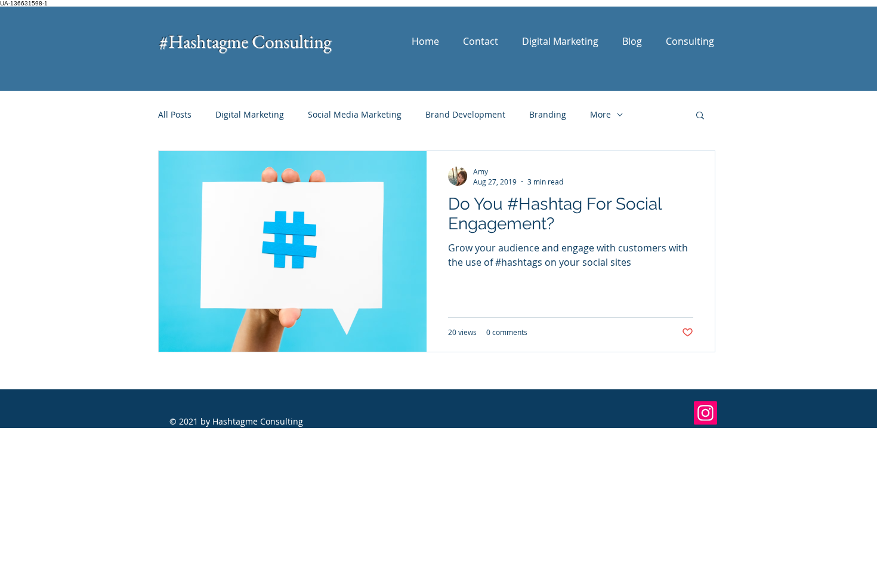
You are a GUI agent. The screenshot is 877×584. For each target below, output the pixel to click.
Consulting (291, 41)
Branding (547, 114)
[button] (700, 116)
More (600, 114)
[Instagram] (705, 413)
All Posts (175, 114)
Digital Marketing (249, 114)
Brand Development (465, 114)
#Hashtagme (205, 41)
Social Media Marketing (355, 114)
